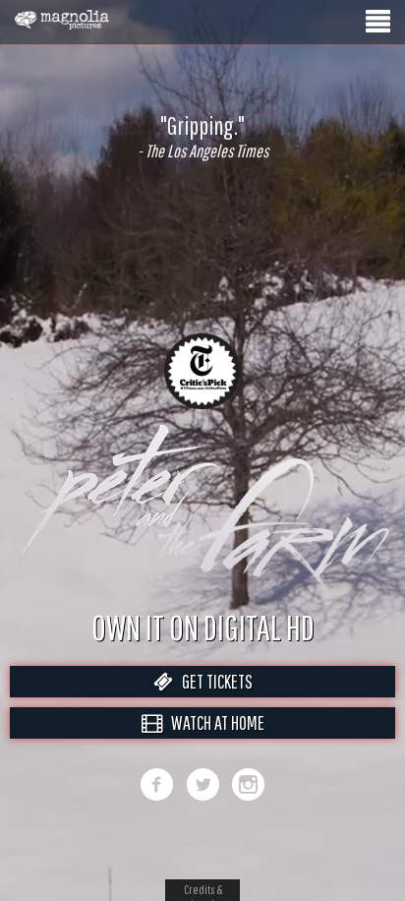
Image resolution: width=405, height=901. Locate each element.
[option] (202, 136)
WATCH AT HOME (213, 743)
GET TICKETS (213, 702)
